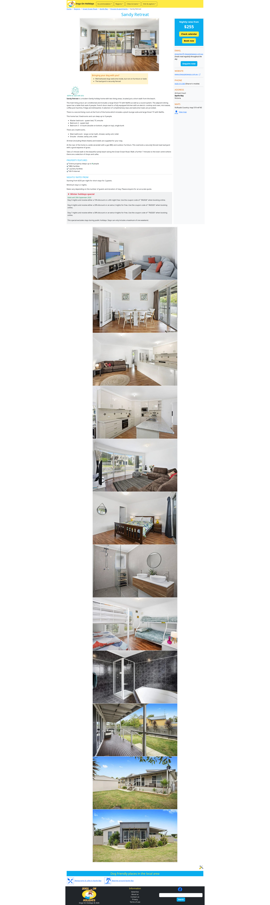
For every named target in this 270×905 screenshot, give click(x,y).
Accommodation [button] (104, 4)
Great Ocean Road (90, 9)
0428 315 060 (180, 84)
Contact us (135, 897)
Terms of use (135, 902)
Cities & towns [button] (132, 4)
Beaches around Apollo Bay (122, 880)
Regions (77, 9)
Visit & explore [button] (149, 4)
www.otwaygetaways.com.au (186, 74)
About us (135, 894)
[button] (189, 34)
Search (181, 899)
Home (69, 9)
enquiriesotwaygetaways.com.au (189, 54)
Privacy (135, 899)
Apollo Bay (104, 9)
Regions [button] (118, 4)
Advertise (135, 892)
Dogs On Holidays (85, 3)
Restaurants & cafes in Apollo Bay (87, 880)
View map (183, 112)
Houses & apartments (119, 9)
